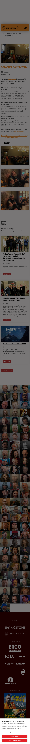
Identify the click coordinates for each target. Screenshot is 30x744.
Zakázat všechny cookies (15, 740)
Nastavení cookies (14, 732)
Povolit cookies (14, 736)
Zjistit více (19, 728)
